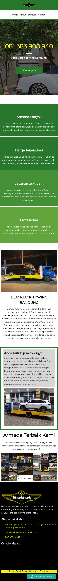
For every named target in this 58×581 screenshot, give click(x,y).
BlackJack (45, 571)
